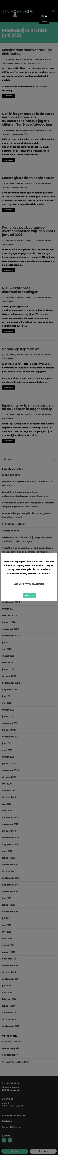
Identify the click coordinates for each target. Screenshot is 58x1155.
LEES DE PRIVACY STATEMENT (29, 583)
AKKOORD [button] (29, 595)
